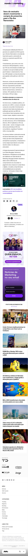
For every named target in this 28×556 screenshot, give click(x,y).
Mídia (3, 509)
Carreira (4, 514)
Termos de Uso (5, 528)
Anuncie (4, 493)
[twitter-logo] (5, 480)
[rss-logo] (11, 480)
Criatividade (5, 516)
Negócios (4, 503)
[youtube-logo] (9, 480)
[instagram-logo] (3, 480)
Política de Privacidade (7, 526)
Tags (3, 530)
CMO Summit (5, 491)
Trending (4, 501)
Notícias (4, 489)
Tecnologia (4, 518)
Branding (4, 505)
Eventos (4, 512)
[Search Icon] (20, 551)
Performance (5, 507)
